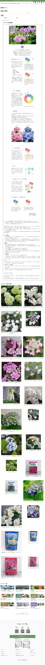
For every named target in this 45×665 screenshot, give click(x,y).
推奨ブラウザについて (4, 655)
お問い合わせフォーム (22, 636)
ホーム (2, 649)
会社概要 (31, 651)
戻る (22, 613)
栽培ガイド (3, 653)
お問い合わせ (18, 653)
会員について (3, 651)
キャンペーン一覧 (18, 651)
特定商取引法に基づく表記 (20, 655)
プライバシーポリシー (33, 653)
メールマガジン (32, 655)
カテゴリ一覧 (32, 649)
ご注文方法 (17, 649)
